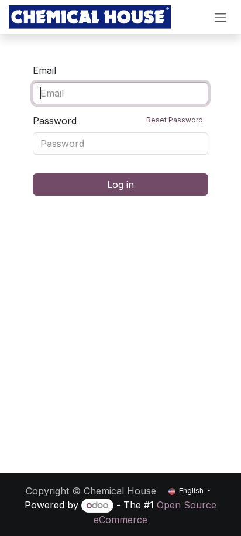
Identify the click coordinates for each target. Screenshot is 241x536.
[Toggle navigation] (220, 17)
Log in (120, 184)
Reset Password (174, 119)
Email (44, 70)
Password (118, 121)
